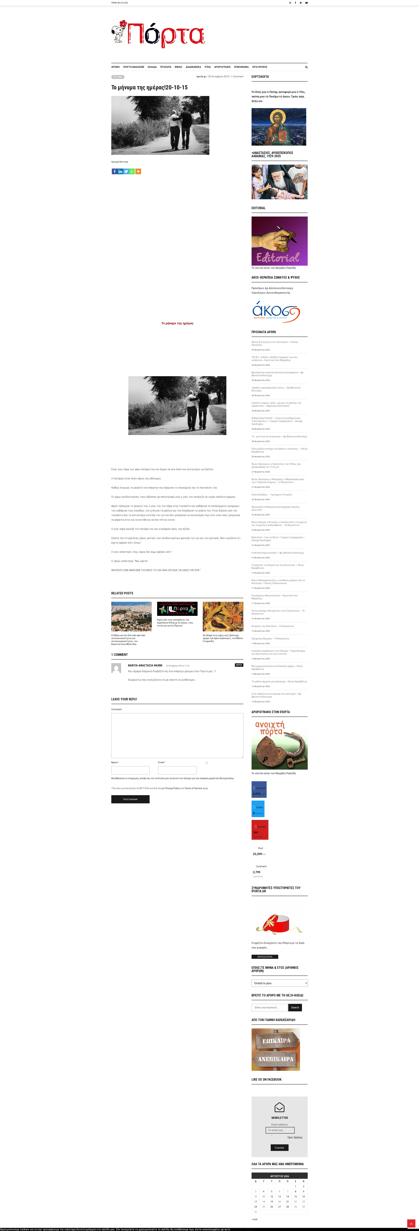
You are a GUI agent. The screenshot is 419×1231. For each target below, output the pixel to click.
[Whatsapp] (132, 169)
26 (271, 1206)
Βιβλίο (178, 67)
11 (263, 1196)
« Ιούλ (255, 1219)
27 (279, 1206)
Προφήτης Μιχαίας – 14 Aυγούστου (270, 638)
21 (287, 1201)
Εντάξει (235, 1229)
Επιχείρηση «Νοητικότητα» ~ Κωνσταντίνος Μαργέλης (275, 597)
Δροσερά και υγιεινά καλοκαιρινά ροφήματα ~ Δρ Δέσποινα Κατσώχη (277, 374)
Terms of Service (193, 788)
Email (161, 762)
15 (295, 1196)
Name (114, 762)
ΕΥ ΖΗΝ (118, 77)
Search (295, 1007)
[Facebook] (115, 169)
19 (271, 1201)
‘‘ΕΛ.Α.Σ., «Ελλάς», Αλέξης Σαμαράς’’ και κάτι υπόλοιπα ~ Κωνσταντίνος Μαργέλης (275, 358)
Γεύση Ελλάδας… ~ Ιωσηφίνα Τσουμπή (272, 494)
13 (279, 1196)
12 (271, 1196)
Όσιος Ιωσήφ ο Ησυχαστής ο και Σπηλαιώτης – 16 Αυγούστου (278, 612)
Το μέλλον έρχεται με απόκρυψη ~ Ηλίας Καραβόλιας (279, 681)
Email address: (279, 1124)
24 (255, 1206)
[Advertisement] (259, 33)
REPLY (239, 665)
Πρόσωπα (165, 67)
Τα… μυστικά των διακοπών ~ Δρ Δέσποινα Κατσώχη (279, 436)
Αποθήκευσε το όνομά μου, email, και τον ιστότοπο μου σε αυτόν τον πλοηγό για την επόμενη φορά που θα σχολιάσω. (172, 778)
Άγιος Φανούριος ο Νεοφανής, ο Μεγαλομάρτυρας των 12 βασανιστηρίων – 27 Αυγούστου (278, 480)
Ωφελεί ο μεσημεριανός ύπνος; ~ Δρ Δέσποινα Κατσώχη (276, 389)
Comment (116, 709)
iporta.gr (201, 76)
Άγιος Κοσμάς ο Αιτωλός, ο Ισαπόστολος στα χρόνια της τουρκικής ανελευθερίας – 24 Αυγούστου (279, 523)
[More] (138, 169)
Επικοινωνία (241, 67)
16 (303, 1196)
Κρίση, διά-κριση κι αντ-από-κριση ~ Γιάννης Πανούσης (275, 343)
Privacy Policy (172, 788)
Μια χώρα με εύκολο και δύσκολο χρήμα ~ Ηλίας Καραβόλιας (277, 667)
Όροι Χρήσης (259, 67)
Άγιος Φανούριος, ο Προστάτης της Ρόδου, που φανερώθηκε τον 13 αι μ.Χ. (276, 465)
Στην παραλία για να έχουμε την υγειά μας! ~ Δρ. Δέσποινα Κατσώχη (277, 695)
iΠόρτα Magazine (133, 67)
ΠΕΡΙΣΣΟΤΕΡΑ (264, 957)
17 (255, 1201)
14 (287, 1196)
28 (287, 1206)
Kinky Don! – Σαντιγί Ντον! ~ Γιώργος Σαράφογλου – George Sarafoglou (278, 539)
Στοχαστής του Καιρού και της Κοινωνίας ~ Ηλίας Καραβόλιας (278, 566)
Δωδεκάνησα (193, 67)
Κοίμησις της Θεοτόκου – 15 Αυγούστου (273, 626)
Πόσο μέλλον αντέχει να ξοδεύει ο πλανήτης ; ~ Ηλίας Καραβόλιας (280, 450)
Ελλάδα (152, 67)
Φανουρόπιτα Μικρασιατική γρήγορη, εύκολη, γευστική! (276, 508)
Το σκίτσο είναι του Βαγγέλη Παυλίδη (274, 267)
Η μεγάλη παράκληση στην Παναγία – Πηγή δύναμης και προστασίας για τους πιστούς (278, 652)
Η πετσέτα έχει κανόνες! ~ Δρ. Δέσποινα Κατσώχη (278, 552)
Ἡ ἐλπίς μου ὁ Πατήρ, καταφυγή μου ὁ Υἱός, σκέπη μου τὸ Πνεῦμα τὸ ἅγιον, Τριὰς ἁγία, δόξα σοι (278, 96)
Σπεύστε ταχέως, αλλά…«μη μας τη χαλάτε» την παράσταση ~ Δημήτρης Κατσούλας (276, 404)
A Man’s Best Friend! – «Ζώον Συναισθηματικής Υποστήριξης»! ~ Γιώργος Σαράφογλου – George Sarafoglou (277, 421)
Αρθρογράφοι (222, 67)
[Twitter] (126, 169)
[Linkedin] (120, 169)
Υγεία (208, 67)
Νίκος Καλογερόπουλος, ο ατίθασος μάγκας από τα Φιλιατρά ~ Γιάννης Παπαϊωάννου (278, 582)
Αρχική (115, 67)
